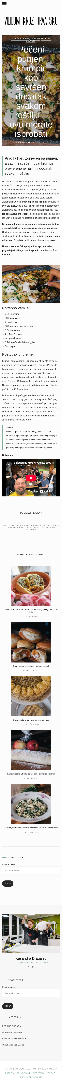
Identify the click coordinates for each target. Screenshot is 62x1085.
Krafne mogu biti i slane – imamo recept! (31, 666)
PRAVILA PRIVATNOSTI (31, 1077)
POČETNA (10, 1073)
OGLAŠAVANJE (24, 1073)
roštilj (37, 528)
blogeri (15, 526)
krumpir (24, 526)
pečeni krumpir (51, 526)
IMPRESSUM (38, 1073)
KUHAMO (35, 39)
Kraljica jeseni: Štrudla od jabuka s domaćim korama (31, 774)
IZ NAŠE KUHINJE (20, 39)
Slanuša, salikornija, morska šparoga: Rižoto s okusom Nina (31, 828)
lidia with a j (36, 526)
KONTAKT (50, 1073)
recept (28, 528)
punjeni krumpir (15, 528)
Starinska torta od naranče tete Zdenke (31, 720)
